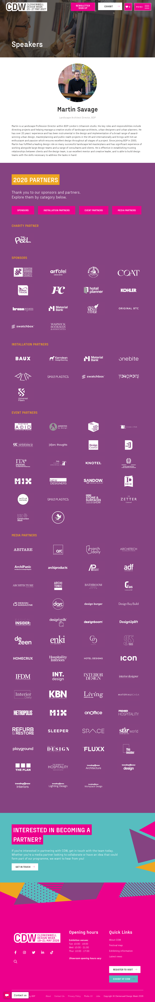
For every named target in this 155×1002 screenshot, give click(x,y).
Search (15, 961)
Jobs (98, 996)
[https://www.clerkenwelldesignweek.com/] (36, 7)
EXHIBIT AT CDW (121, 978)
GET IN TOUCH (23, 866)
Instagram (24, 952)
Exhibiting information (121, 950)
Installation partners (57, 210)
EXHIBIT (108, 6)
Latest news (115, 956)
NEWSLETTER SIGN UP (83, 6)
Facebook (15, 952)
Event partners (94, 210)
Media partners (127, 210)
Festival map (116, 945)
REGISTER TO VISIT (123, 969)
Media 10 (88, 996)
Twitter (33, 952)
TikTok (52, 952)
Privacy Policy (74, 996)
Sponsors (23, 210)
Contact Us (59, 996)
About (48, 996)
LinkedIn (42, 952)
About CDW (115, 939)
